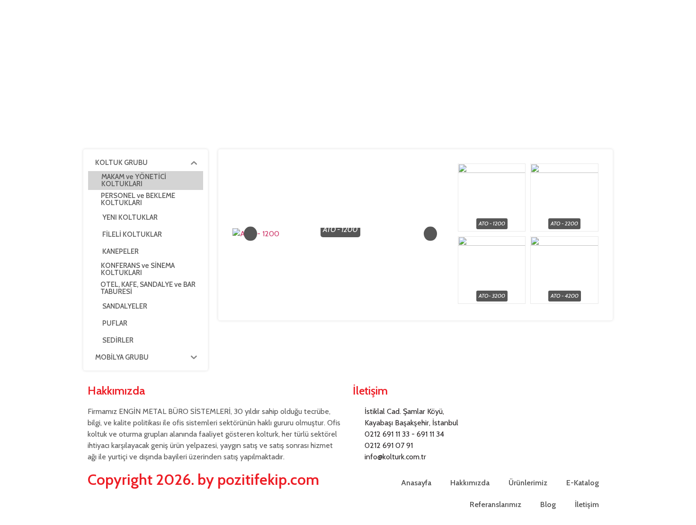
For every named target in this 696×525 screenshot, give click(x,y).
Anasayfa (416, 482)
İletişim (587, 504)
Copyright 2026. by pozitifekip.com (203, 479)
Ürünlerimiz (528, 482)
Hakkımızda (470, 482)
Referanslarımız (495, 504)
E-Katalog (582, 482)
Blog (548, 504)
